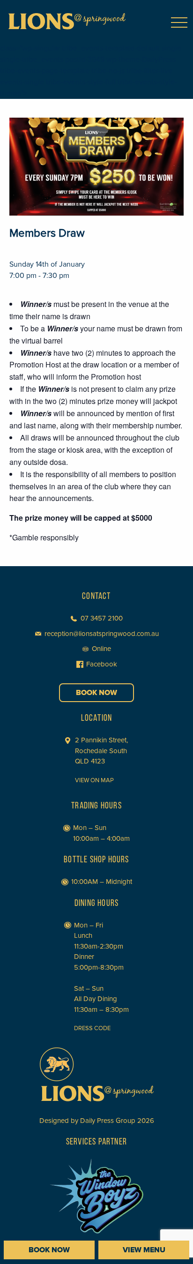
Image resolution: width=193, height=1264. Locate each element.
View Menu (144, 1250)
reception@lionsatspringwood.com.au (102, 633)
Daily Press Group (107, 1120)
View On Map (94, 780)
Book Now (96, 692)
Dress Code (92, 1028)
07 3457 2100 (102, 618)
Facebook (101, 664)
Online (101, 648)
